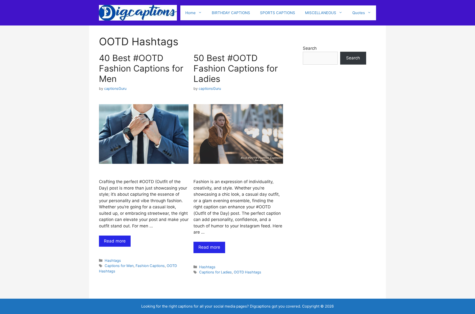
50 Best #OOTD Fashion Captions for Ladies (235, 68)
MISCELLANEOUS (320, 12)
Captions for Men (119, 266)
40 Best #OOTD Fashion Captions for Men (141, 68)
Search (310, 48)
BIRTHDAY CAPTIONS (231, 12)
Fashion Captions (150, 266)
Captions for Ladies (215, 272)
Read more (115, 241)
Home (190, 12)
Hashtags (113, 260)
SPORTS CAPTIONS (277, 12)
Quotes (358, 12)
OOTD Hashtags (247, 272)
